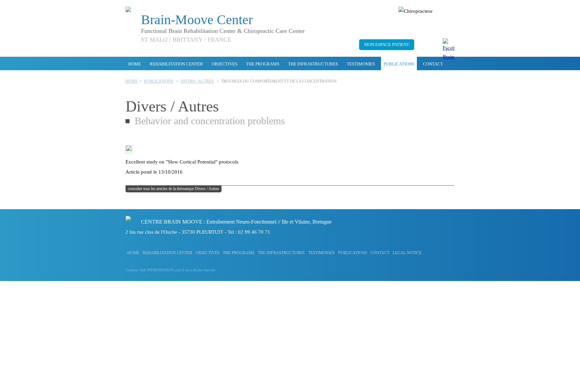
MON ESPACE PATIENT (386, 44)
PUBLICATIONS (399, 63)
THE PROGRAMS (262, 63)
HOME (134, 63)
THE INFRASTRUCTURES (313, 63)
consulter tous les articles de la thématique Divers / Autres (173, 188)
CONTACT (433, 63)
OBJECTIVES (224, 63)
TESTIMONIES (361, 63)
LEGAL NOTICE (407, 252)
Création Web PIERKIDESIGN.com (153, 270)
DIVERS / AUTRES (197, 81)
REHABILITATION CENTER (176, 63)
